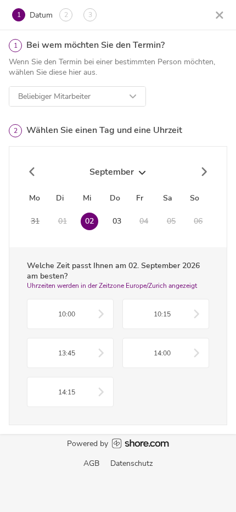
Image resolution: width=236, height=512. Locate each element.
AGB (91, 463)
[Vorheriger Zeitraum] (32, 172)
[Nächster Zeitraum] (203, 172)
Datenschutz (131, 463)
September (111, 172)
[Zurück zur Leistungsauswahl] (219, 14)
